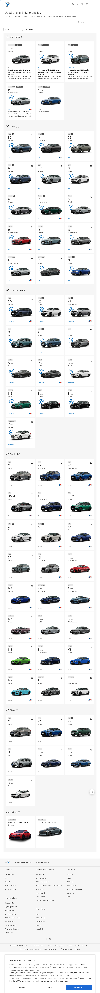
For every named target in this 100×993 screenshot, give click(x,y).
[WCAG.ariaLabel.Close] (86, 785)
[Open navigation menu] (92, 4)
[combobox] (92, 791)
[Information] (30, 78)
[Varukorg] (77, 4)
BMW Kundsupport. (66, 789)
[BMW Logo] (7, 4)
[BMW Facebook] (46, 939)
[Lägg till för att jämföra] (61, 87)
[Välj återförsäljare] (87, 4)
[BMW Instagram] (50, 939)
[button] (5, 29)
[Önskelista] (82, 4)
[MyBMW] (73, 4)
